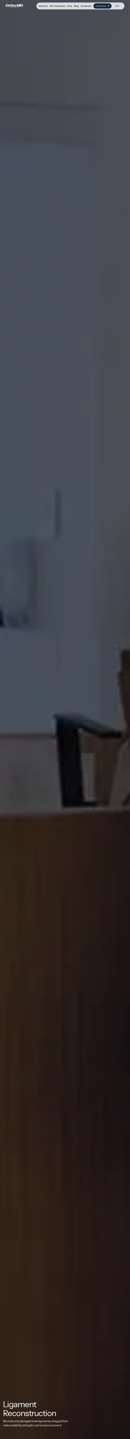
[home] (14, 6)
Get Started (101, 6)
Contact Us (86, 6)
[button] (118, 6)
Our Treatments (57, 6)
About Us (43, 6)
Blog (76, 6)
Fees (69, 6)
